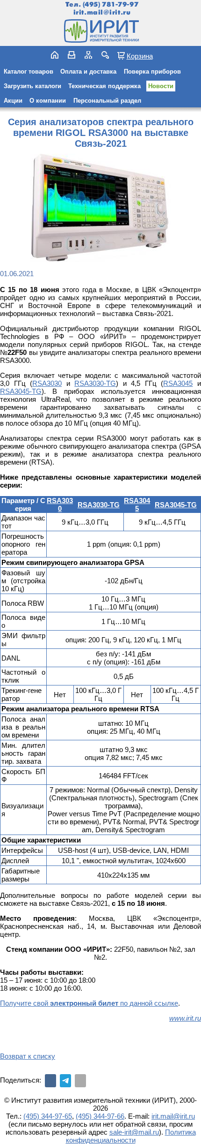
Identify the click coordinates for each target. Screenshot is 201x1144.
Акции (13, 100)
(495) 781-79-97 (110, 4)
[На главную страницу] (100, 31)
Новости (160, 86)
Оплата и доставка (88, 71)
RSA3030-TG (95, 383)
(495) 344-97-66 (100, 1116)
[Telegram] (65, 1080)
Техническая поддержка (104, 86)
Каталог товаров (28, 71)
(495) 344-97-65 (47, 1116)
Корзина (140, 56)
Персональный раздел (107, 100)
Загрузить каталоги (32, 86)
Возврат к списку (27, 1056)
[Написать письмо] (71, 55)
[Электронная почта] (80, 1080)
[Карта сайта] (88, 55)
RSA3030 (47, 383)
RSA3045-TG (21, 391)
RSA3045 (178, 383)
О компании (47, 100)
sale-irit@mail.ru (134, 1132)
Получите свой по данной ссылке (89, 1003)
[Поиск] (105, 55)
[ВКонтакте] (50, 1080)
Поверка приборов (152, 71)
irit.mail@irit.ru (102, 12)
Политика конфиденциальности (131, 1136)
